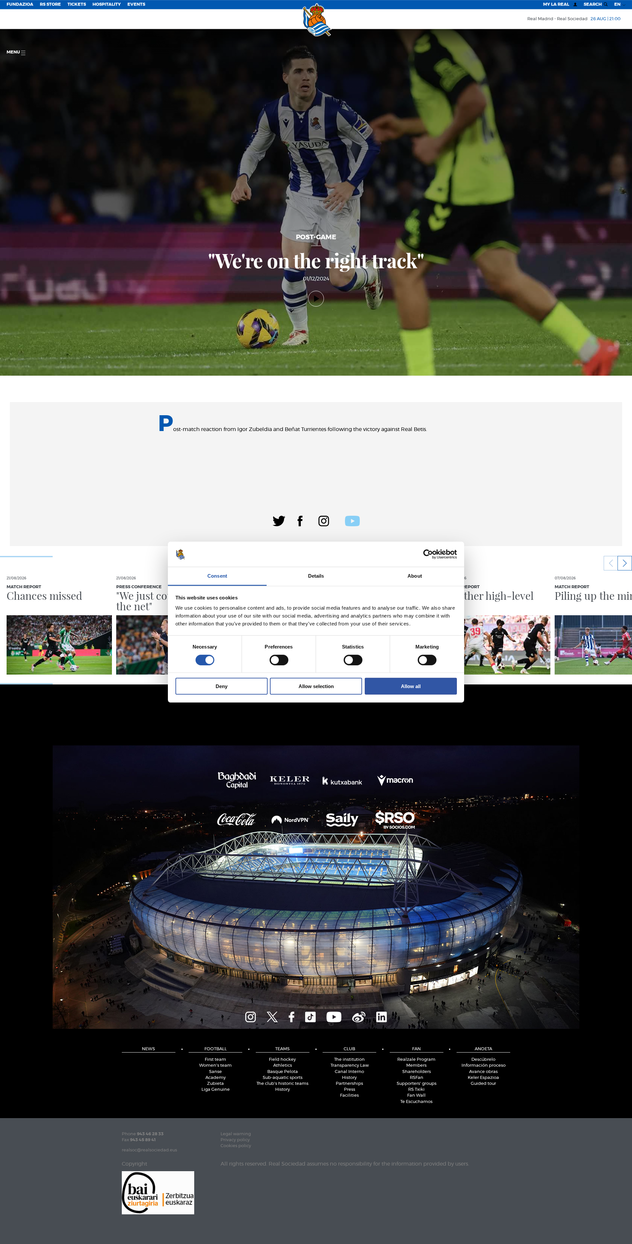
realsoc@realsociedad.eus (149, 1150)
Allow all (411, 686)
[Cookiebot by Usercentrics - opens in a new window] (428, 554)
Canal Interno (349, 1072)
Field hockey (282, 1059)
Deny (221, 686)
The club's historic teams (282, 1084)
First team (215, 1059)
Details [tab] (316, 576)
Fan (416, 1049)
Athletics (282, 1065)
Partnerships (349, 1084)
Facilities (349, 1095)
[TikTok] (310, 1016)
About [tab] (415, 576)
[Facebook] (300, 520)
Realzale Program (416, 1059)
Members (416, 1065)
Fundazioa (20, 4)
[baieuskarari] (158, 1192)
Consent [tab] (217, 576)
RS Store (50, 4)
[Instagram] (324, 520)
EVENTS (136, 4)
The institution (349, 1059)
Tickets (76, 4)
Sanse (215, 1072)
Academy (215, 1078)
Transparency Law (349, 1065)
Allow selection (316, 686)
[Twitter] (279, 520)
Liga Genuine (215, 1089)
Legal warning (236, 1134)
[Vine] (358, 1016)
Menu (14, 52)
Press (349, 1089)
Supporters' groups (416, 1084)
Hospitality (106, 4)
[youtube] (352, 520)
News (148, 1049)
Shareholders (416, 1072)
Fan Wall (416, 1095)
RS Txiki (416, 1089)
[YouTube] (334, 1016)
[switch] (279, 659)
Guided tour (483, 1084)
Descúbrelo (483, 1059)
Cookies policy (236, 1146)
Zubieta (215, 1084)
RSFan (416, 1078)
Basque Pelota (282, 1072)
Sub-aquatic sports (283, 1078)
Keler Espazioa (483, 1078)
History (282, 1089)
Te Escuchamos (416, 1102)
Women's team (215, 1065)
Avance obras (483, 1072)
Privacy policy (235, 1140)
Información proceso (483, 1065)
